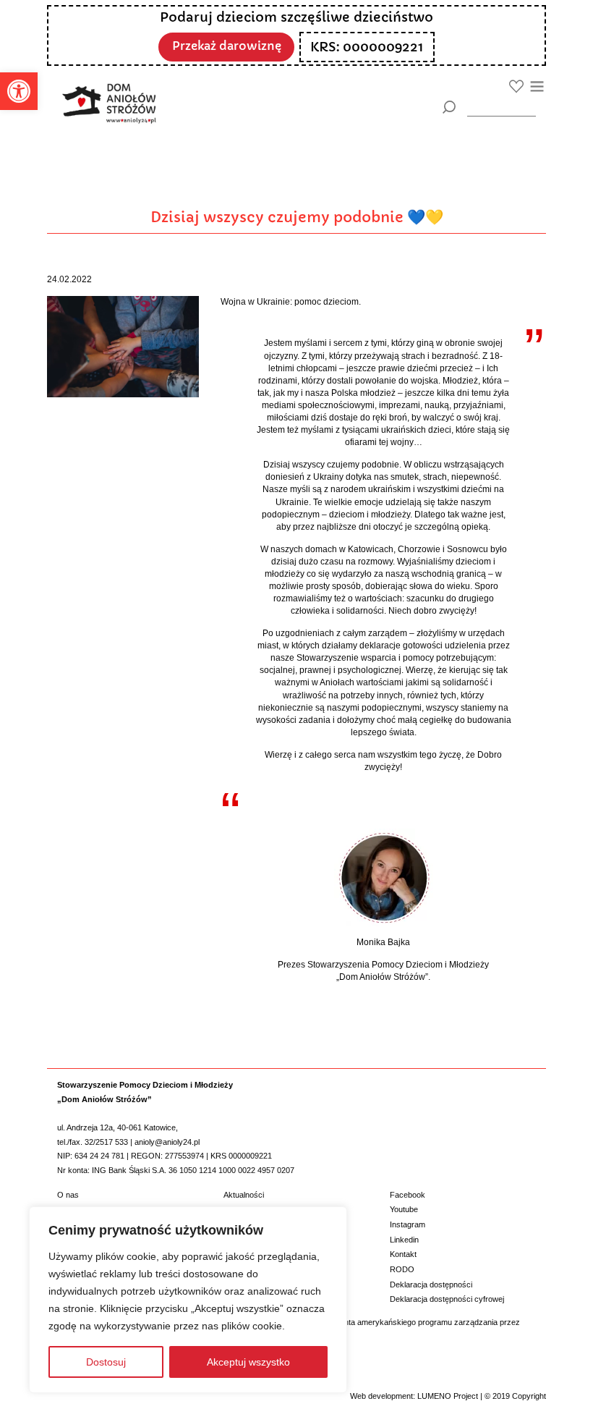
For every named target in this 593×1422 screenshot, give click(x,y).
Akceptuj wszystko (248, 1362)
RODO (402, 1269)
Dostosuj (106, 1362)
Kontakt (403, 1254)
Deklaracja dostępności (431, 1284)
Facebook (407, 1194)
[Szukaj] (448, 107)
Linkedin (404, 1239)
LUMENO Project (447, 1396)
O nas (68, 1194)
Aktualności (243, 1194)
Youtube (404, 1209)
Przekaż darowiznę (226, 46)
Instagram (407, 1224)
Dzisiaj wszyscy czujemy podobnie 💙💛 (296, 217)
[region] (188, 1299)
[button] (19, 91)
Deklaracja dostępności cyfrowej (447, 1299)
